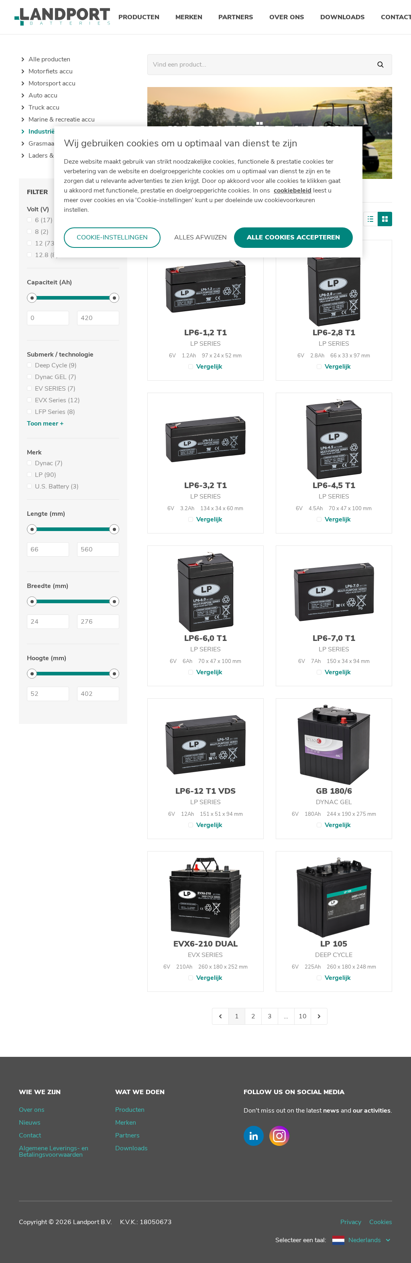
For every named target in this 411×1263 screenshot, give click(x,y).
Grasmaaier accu (52, 143)
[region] (208, 191)
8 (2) (42, 231)
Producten (129, 1109)
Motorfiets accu (50, 71)
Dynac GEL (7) (55, 377)
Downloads (131, 1148)
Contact (30, 1135)
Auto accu (42, 95)
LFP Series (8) (55, 411)
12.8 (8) (46, 255)
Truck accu (43, 107)
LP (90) (45, 474)
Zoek (380, 64)
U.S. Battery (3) (57, 486)
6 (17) (44, 220)
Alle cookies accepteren (293, 237)
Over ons (32, 1109)
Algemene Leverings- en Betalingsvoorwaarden (53, 1151)
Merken (125, 1122)
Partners (127, 1135)
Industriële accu (51, 131)
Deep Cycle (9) (56, 365)
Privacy (350, 1222)
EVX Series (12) (57, 400)
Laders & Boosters (54, 155)
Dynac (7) (49, 463)
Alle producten (49, 59)
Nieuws (30, 1122)
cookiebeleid (292, 190)
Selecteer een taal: (300, 1240)
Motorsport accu (51, 83)
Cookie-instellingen (112, 237)
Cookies (380, 1222)
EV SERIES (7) (55, 388)
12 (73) (46, 243)
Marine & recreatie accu (61, 119)
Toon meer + (45, 423)
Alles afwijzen (200, 237)
